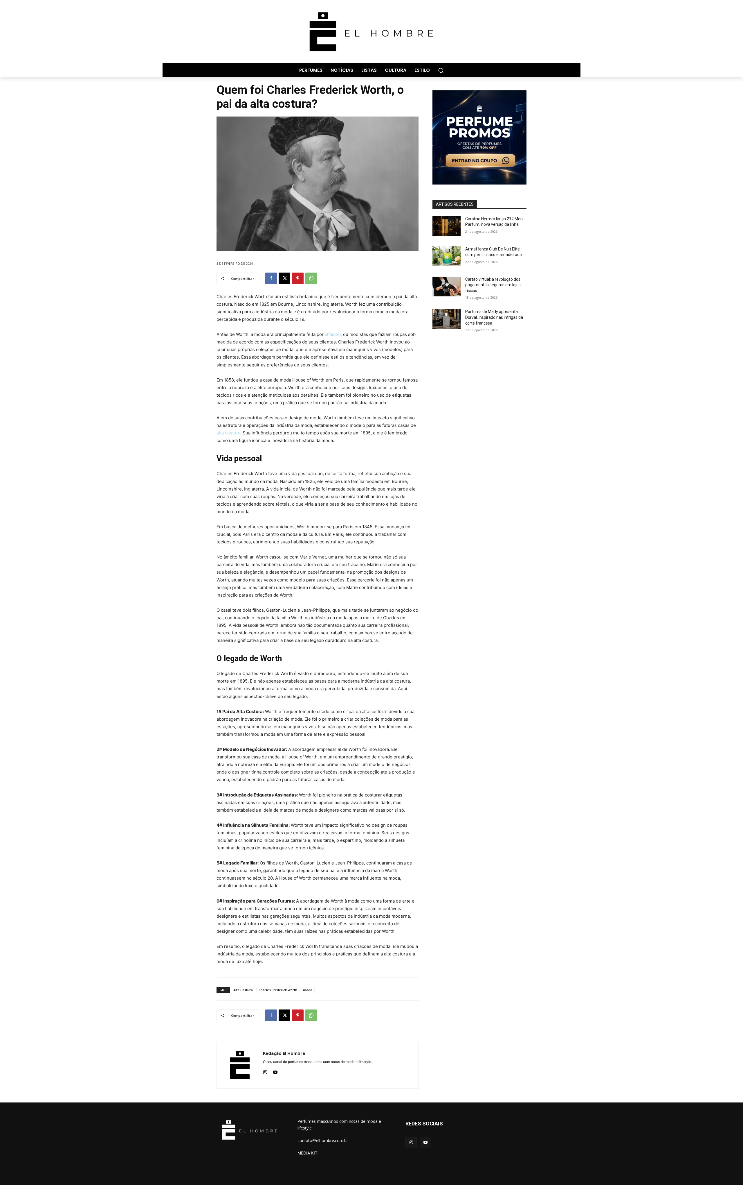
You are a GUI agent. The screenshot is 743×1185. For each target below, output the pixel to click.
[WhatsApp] (311, 278)
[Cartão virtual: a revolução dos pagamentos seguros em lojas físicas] (446, 286)
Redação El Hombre (284, 1053)
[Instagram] (265, 1071)
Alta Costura (243, 990)
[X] (284, 278)
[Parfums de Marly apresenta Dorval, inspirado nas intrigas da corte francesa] (446, 319)
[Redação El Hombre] (240, 1065)
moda (307, 990)
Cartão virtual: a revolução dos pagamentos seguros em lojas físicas (493, 285)
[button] (441, 70)
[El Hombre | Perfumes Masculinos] (371, 31)
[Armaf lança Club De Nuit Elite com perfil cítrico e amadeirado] (446, 256)
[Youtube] (275, 1071)
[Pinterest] (298, 278)
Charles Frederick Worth (278, 990)
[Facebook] (271, 278)
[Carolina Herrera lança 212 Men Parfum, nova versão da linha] (446, 226)
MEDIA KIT (307, 1152)
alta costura (228, 433)
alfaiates (333, 334)
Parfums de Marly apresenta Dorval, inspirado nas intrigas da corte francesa (494, 317)
